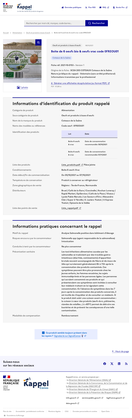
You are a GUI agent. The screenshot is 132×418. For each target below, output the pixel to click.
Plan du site (7, 411)
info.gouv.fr (71, 398)
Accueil (6, 33)
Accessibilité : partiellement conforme (30, 411)
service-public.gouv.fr (91, 398)
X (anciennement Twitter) (111, 363)
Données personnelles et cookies (85, 411)
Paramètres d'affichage (15, 415)
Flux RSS (92, 7)
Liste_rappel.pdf (70, 208)
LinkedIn (119, 363)
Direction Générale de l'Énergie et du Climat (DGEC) (92, 389)
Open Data (105, 411)
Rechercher (98, 23)
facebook (104, 363)
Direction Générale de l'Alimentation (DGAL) (88, 380)
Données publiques (73, 7)
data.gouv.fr (71, 403)
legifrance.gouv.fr (114, 398)
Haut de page (122, 351)
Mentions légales (54, 411)
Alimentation (17, 33)
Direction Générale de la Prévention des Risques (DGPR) (93, 392)
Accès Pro (120, 7)
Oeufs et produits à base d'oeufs (38, 33)
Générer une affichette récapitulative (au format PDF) (80, 83)
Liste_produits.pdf (71, 164)
